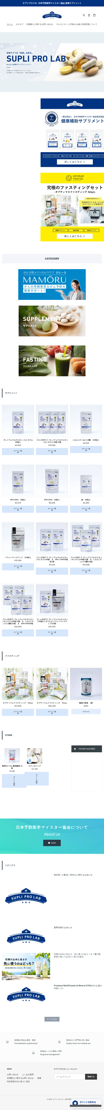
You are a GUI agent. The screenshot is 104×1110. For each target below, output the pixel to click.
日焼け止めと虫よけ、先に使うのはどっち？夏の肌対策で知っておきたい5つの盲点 (77, 955)
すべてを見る (52, 1019)
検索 (39, 1078)
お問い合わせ (12, 1074)
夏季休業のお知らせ (63, 927)
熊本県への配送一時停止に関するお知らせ (73, 875)
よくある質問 (28, 1074)
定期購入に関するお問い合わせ (20, 1078)
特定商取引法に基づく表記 (18, 1081)
